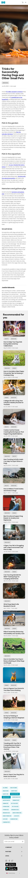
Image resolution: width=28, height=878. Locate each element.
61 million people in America (14, 92)
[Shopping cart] (22, 2)
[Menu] (25, 2)
